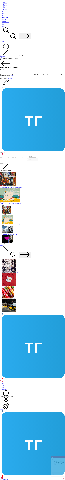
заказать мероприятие (4, 389)
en (0, 39)
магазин (3, 13)
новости (3, 383)
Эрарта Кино (5, 6)
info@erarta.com (2, 57)
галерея (3, 12)
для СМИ (3, 384)
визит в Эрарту (4, 21)
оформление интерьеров (5, 388)
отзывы (3, 387)
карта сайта (6, 479)
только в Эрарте (4, 19)
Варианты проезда (2, 56)
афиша (2, 11)
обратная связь (4, 386)
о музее (4, 2)
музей (2, 14)
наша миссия (5, 3)
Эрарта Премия (5, 5)
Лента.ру (12, 75)
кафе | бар (3, 385)
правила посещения (2, 479)
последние (1, 171)
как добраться (2, 409)
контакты (4, 10)
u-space (4, 7)
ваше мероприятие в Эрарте (6, 8)
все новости (1, 245)
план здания (5, 409)
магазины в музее (5, 9)
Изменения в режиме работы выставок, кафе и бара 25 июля (9, 234)
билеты (3, 23)
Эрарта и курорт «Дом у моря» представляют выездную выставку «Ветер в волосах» (13, 224)
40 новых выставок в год (6, 4)
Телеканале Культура (10, 78)
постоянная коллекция (5, 17)
